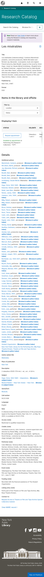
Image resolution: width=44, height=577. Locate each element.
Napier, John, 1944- (8, 220)
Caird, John (5, 215)
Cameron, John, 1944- (9, 195)
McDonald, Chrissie (8, 319)
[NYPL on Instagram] (35, 530)
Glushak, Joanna (7, 299)
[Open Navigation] (40, 3)
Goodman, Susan (7, 276)
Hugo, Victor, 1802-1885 (10, 185)
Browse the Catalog (30, 27)
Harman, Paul (6, 244)
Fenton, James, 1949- (9, 193)
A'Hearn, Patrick (7, 324)
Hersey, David (6, 225)
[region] (22, 136)
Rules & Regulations (35, 542)
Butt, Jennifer (6, 316)
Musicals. (5, 391)
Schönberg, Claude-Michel (10, 180)
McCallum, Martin (7, 165)
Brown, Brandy (6, 327)
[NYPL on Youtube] (40, 530)
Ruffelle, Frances (7, 306)
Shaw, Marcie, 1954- (8, 294)
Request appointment (12, 135)
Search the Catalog (10, 27)
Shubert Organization (9, 344)
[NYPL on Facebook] (26, 530)
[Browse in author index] (33, 163)
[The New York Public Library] (3, 3)
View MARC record (9, 507)
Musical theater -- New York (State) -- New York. (18, 383)
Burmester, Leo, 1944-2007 (11, 259)
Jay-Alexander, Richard (9, 168)
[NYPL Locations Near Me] (28, 3)
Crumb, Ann (6, 301)
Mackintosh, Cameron (9, 163)
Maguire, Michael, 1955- (10, 268)
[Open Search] (34, 3)
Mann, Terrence (7, 239)
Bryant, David (6, 263)
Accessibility (37, 535)
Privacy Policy (37, 539)
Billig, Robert (6, 200)
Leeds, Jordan (6, 332)
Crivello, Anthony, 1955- (10, 247)
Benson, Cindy (6, 291)
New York (5, 364)
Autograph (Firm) (7, 339)
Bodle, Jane (6, 296)
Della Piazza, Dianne (8, 329)
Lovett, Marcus (7, 283)
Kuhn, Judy (5, 309)
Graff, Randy (6, 288)
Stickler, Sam (6, 232)
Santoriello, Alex (7, 266)
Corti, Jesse (6, 273)
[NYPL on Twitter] (30, 530)
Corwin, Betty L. (7, 337)
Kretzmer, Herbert (8, 188)
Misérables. (5, 358)
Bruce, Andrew (6, 207)
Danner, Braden (7, 322)
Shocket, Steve (7, 286)
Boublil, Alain (6, 173)
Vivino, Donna (6, 314)
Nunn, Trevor (6, 210)
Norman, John (6, 278)
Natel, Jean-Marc (7, 190)
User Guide (21, 35)
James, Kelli (5, 304)
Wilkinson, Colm (7, 237)
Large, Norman (7, 281)
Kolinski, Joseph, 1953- (9, 254)
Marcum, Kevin (6, 242)
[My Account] (22, 3)
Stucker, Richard (7, 334)
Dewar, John (6, 251)
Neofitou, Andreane (8, 227)
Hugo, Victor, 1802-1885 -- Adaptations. (15, 378)
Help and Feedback (35, 575)
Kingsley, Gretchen (8, 311)
